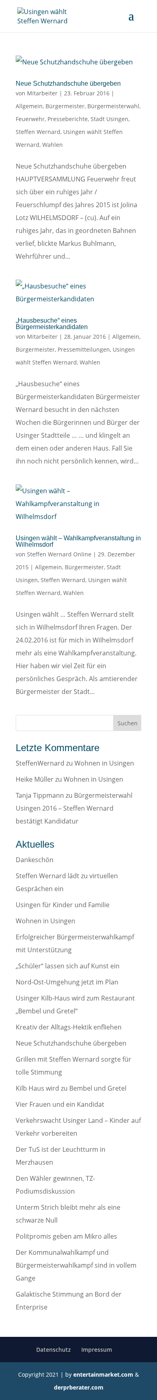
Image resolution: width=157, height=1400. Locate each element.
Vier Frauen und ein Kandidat (60, 1104)
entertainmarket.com (103, 1374)
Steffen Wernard (38, 132)
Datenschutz (53, 1349)
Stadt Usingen (109, 119)
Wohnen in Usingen (104, 763)
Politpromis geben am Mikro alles (66, 1236)
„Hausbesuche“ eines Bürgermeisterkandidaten (52, 323)
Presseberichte (68, 119)
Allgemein (29, 106)
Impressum (96, 1349)
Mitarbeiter (42, 93)
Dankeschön (35, 859)
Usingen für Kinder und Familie (62, 904)
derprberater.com (78, 1387)
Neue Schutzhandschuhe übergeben (68, 83)
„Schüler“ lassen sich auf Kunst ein (68, 965)
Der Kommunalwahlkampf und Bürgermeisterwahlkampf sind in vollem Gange (76, 1265)
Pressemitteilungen (84, 349)
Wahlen (52, 144)
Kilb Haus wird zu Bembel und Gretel (71, 1088)
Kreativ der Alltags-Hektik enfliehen (69, 1027)
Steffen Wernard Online (59, 554)
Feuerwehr (30, 119)
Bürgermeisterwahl (113, 106)
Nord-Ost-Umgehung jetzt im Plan (67, 982)
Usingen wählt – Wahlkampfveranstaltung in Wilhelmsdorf (78, 541)
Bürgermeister (65, 106)
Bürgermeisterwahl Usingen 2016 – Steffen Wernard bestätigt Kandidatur (74, 808)
